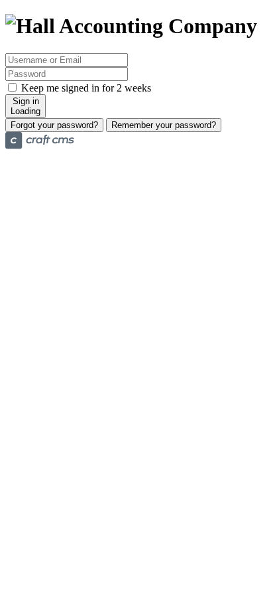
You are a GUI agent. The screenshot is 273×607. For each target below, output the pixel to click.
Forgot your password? (54, 125)
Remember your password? (163, 125)
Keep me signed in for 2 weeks (85, 88)
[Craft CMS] (39, 145)
